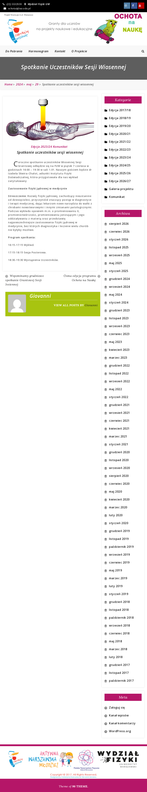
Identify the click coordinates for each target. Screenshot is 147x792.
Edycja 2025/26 (120, 173)
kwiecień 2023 (119, 350)
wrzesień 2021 (119, 413)
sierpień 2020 (119, 476)
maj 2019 (115, 570)
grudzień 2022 (119, 365)
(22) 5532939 (14, 4)
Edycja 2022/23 (120, 149)
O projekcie (79, 51)
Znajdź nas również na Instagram (127, 6)
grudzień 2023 (119, 310)
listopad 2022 (119, 373)
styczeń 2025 (118, 271)
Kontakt (60, 51)
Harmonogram (39, 51)
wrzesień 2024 (119, 287)
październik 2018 (121, 618)
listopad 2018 (119, 610)
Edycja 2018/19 (120, 118)
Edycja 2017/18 (120, 110)
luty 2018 (116, 657)
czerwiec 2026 (119, 231)
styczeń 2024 (118, 302)
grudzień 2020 (119, 452)
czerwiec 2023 (119, 334)
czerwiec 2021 (119, 421)
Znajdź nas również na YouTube (141, 6)
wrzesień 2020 (119, 468)
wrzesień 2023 (119, 326)
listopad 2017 (119, 673)
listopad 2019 (119, 539)
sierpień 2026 (119, 224)
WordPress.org (120, 731)
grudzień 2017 (119, 665)
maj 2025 (115, 263)
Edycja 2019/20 (120, 126)
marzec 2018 (118, 649)
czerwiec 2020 (119, 484)
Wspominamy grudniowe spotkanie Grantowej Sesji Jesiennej (24, 280)
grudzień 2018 (119, 602)
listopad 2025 (119, 247)
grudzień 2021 (119, 405)
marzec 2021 (118, 436)
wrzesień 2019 (119, 555)
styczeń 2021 (118, 444)
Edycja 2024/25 (120, 165)
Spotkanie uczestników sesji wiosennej (50, 152)
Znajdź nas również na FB (134, 6)
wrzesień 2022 (119, 381)
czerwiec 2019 (119, 562)
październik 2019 (121, 547)
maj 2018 (115, 641)
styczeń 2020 (118, 523)
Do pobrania (13, 51)
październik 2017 (121, 681)
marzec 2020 (118, 507)
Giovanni (91, 305)
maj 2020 (115, 492)
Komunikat (60, 147)
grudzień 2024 (119, 279)
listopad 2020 (119, 460)
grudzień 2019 (119, 531)
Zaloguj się (117, 707)
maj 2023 (115, 342)
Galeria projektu (121, 189)
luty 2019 (116, 586)
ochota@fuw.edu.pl (19, 8)
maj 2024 (115, 295)
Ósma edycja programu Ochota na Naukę (80, 278)
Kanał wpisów (119, 715)
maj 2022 (115, 389)
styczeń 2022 (118, 397)
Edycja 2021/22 (120, 142)
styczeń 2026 (118, 239)
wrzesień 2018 (119, 625)
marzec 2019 (118, 578)
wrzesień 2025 (119, 255)
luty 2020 (116, 515)
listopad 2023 (119, 318)
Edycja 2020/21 (120, 134)
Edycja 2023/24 (41, 147)
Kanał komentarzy (122, 723)
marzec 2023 (118, 358)
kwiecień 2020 (119, 499)
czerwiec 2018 (119, 633)
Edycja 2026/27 (120, 181)
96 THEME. (80, 786)
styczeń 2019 (118, 594)
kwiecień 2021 (119, 428)
